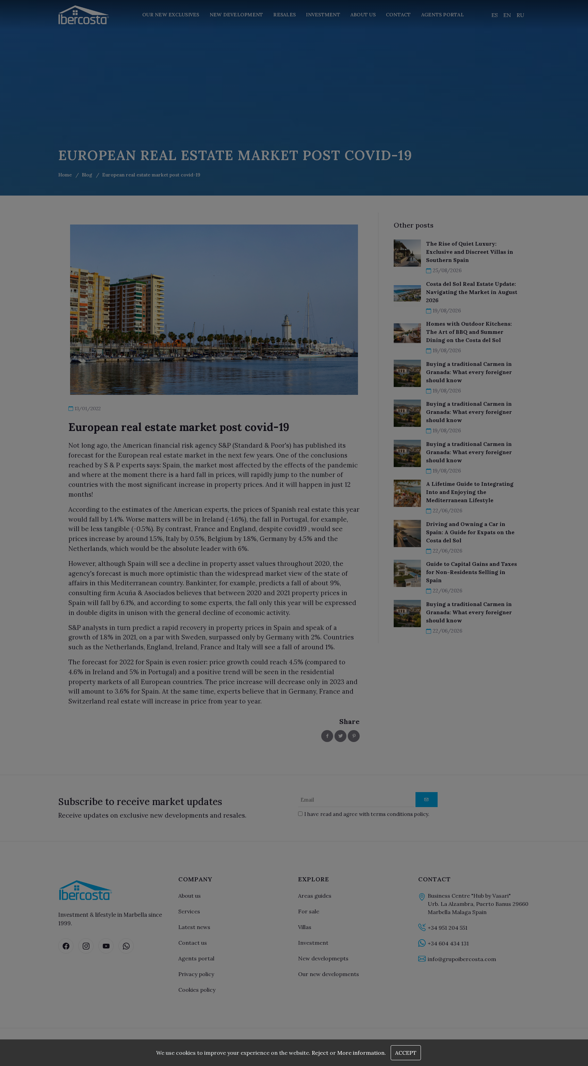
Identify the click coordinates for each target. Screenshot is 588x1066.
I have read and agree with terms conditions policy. (283, 560)
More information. (361, 1052)
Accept (405, 1052)
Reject (320, 1052)
